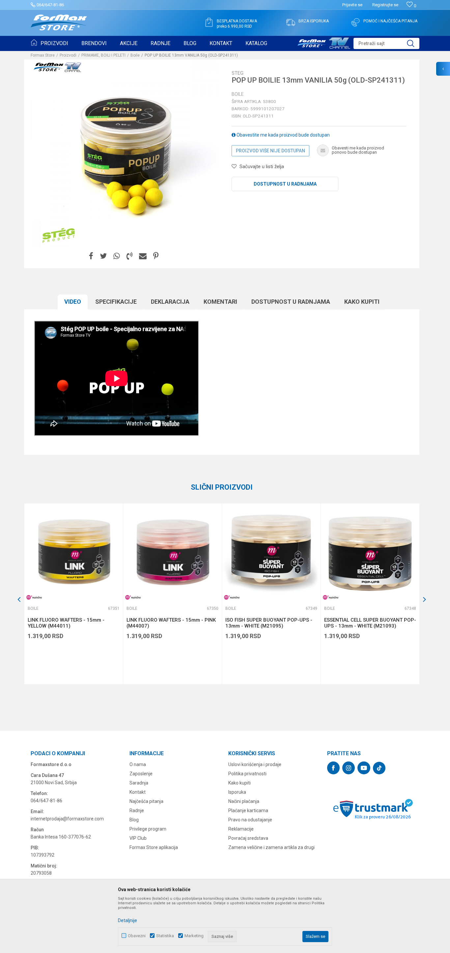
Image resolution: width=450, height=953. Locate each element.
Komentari (220, 301)
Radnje (136, 810)
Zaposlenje (141, 773)
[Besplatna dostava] (208, 22)
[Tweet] (103, 256)
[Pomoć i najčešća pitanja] (355, 22)
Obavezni (137, 935)
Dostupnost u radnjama (285, 184)
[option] (73, 593)
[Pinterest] (155, 256)
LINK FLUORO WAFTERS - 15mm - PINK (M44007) (171, 623)
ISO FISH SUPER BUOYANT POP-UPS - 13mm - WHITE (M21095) (268, 623)
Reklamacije (241, 829)
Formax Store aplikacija (153, 847)
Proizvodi (68, 55)
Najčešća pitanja (146, 801)
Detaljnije (127, 920)
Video (72, 301)
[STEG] (58, 235)
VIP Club (138, 838)
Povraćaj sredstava (248, 838)
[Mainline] (34, 597)
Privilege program (147, 829)
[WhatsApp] (116, 256)
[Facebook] (91, 256)
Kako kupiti (362, 301)
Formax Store (43, 55)
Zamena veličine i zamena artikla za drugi (271, 847)
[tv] (323, 42)
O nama (137, 764)
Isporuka (237, 792)
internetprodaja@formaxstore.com (67, 818)
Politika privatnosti (247, 773)
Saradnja (138, 783)
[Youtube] (363, 767)
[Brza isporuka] (290, 22)
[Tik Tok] (379, 768)
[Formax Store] (59, 22)
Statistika (165, 935)
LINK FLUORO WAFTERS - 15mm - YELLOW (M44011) (66, 623)
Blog (134, 819)
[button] (386, 43)
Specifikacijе (116, 301)
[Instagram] (348, 767)
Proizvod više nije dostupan (270, 150)
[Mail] (143, 256)
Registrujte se (385, 4)
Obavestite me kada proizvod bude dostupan (283, 135)
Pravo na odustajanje (250, 819)
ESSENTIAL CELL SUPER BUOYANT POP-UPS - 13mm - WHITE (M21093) (370, 623)
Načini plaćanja (243, 801)
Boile (135, 55)
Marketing (194, 935)
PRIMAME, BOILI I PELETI (103, 55)
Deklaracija (170, 301)
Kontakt (137, 792)
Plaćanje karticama (248, 810)
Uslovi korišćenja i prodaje (254, 764)
